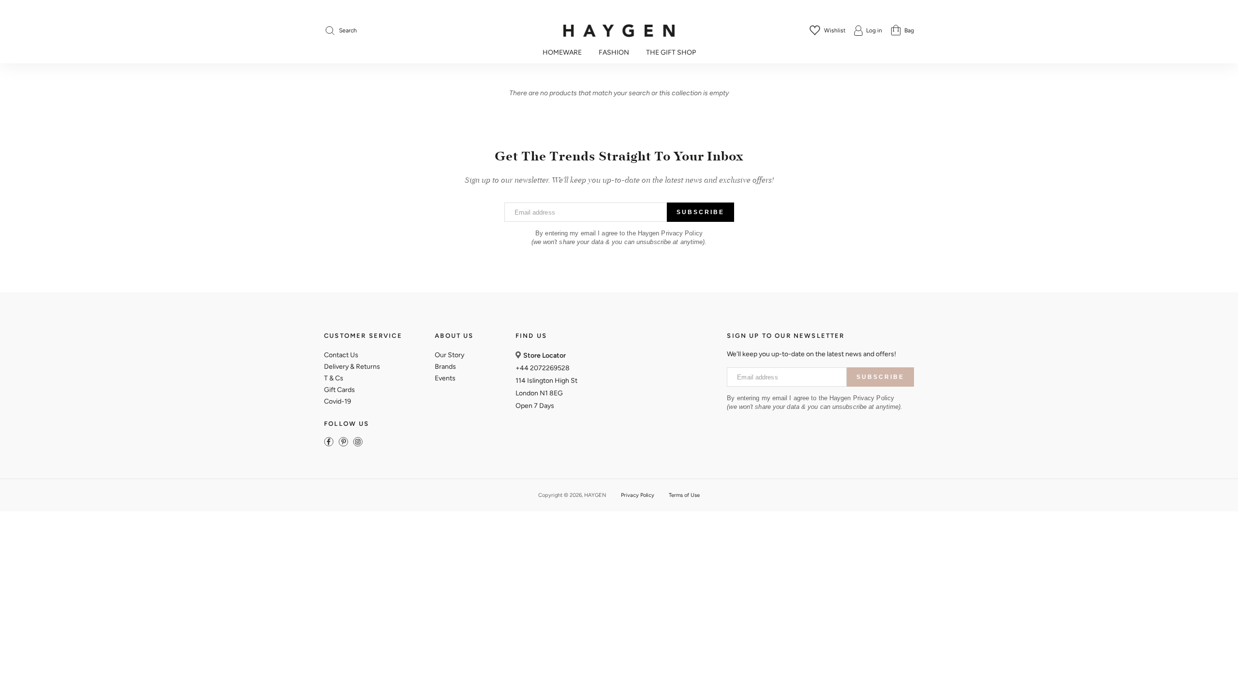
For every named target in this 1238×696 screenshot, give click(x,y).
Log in (874, 30)
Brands (445, 366)
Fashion (614, 53)
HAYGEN (595, 495)
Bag (909, 30)
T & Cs (333, 378)
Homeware (562, 53)
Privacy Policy (637, 495)
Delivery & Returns (352, 366)
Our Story (449, 355)
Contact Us (341, 355)
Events (445, 378)
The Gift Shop (671, 53)
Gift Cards (339, 390)
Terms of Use (684, 495)
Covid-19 (337, 401)
